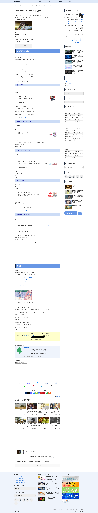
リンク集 (66, 509)
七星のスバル (21, 283)
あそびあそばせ (21, 285)
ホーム (54, 509)
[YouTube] (74, 176)
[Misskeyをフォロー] (31, 356)
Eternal (67, 85)
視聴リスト (18, 360)
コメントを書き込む (38, 465)
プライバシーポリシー (73, 509)
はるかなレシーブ (22, 281)
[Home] (80, 214)
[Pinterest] (81, 176)
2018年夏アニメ (18, 362)
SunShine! (26, 347)
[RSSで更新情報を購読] (40, 356)
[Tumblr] (77, 176)
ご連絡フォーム (81, 509)
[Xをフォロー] (26, 356)
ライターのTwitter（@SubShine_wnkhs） (33, 335)
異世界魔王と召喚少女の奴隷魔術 (25, 277)
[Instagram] (70, 176)
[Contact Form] (16, 503)
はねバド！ (23, 117)
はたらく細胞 (24, 210)
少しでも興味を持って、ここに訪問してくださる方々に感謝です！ (73, 21)
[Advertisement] (37, 253)
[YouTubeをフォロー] (35, 356)
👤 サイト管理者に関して (78, 40)
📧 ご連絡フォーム (79, 42)
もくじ (22, 45)
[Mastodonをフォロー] (28, 356)
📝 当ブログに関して (79, 39)
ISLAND (19, 288)
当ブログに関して (20, 476)
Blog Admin (68, 81)
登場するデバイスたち (21, 480)
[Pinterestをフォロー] (37, 356)
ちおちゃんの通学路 (22, 279)
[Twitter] (66, 176)
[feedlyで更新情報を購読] (38, 356)
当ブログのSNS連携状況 (21, 482)
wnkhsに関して (19, 478)
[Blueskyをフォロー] (29, 356)
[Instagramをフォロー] (33, 356)
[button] (51, 386)
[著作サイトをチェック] (24, 356)
